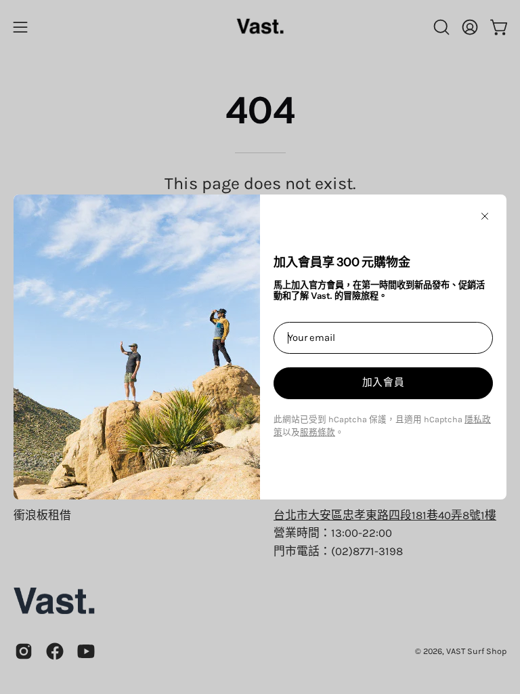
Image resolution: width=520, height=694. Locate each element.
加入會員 (383, 382)
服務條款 (317, 432)
